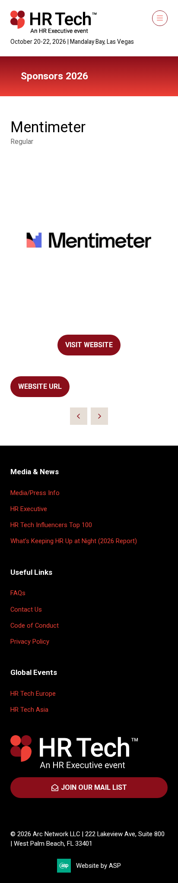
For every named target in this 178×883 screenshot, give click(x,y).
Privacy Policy (29, 641)
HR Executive (28, 509)
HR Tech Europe (33, 693)
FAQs (17, 593)
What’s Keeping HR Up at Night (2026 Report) (73, 541)
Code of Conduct (34, 625)
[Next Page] (99, 416)
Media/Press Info (35, 493)
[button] (160, 18)
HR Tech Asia (29, 710)
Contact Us (26, 609)
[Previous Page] (78, 416)
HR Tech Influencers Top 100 (51, 525)
